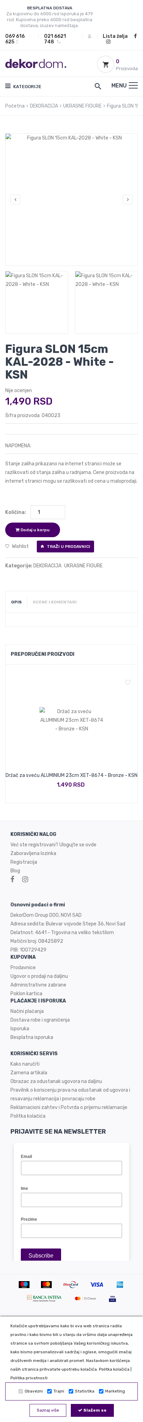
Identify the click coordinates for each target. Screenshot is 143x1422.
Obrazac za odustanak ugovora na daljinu (56, 1081)
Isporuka (19, 1029)
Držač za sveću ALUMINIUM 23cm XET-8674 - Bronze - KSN (71, 775)
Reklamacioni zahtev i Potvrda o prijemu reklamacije (68, 1107)
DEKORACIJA (44, 106)
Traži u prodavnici (68, 546)
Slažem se (94, 1410)
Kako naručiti (25, 1064)
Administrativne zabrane (38, 985)
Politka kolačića (114, 1369)
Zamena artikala (28, 1073)
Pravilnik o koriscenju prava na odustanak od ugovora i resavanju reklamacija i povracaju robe (70, 1094)
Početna (15, 106)
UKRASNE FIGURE (82, 106)
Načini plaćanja (27, 1011)
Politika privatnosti (29, 1378)
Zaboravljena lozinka (33, 853)
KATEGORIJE (26, 86)
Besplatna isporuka (31, 1037)
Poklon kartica (26, 994)
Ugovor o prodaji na (32, 976)
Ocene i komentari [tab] (55, 602)
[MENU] (133, 85)
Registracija (23, 862)
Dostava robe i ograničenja (40, 1020)
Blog (15, 871)
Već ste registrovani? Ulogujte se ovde (53, 845)
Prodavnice (23, 968)
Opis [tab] (16, 602)
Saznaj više (48, 1410)
